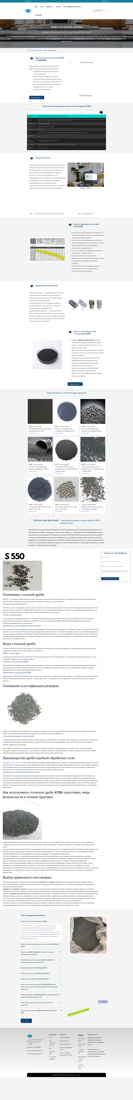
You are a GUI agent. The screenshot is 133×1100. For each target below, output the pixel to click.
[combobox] (102, 566)
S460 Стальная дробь (36, 504)
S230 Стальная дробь (88, 426)
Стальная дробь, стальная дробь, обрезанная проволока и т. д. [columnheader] (53, 116)
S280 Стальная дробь (36, 464)
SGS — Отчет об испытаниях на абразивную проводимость (47, 214)
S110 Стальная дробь (35, 426)
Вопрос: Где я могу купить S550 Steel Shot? (35, 973)
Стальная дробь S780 (88, 504)
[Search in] (104, 112)
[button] (53, 7)
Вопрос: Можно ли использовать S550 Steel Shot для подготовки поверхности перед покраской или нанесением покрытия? (39, 987)
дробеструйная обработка (14, 763)
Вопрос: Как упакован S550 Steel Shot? (34, 968)
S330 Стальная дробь (62, 464)
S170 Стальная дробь (62, 426)
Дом (29, 50)
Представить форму (110, 578)
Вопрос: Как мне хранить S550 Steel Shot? (35, 979)
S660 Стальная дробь (62, 504)
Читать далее (32, 433)
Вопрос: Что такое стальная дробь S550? (34, 921)
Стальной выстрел (36, 50)
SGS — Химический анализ (86, 214)
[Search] (101, 112)
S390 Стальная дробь (88, 464)
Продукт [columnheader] (30, 116)
